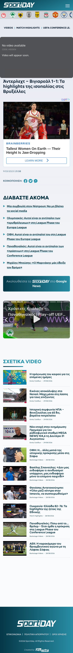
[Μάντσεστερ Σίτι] (64, 15)
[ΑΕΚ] (21, 15)
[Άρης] (38, 15)
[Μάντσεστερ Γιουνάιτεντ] (55, 15)
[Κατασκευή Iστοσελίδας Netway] (42, 650)
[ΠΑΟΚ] (30, 15)
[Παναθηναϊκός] (13, 15)
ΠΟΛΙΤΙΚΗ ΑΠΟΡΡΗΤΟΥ (36, 634)
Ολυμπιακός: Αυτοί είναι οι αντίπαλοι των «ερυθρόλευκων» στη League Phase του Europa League (33, 222)
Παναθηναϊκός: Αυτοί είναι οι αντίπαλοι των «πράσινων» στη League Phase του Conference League (35, 250)
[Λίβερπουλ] (47, 15)
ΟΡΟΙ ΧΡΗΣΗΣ (59, 634)
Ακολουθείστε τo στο (36, 283)
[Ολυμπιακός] (4, 15)
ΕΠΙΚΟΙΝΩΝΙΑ (13, 634)
